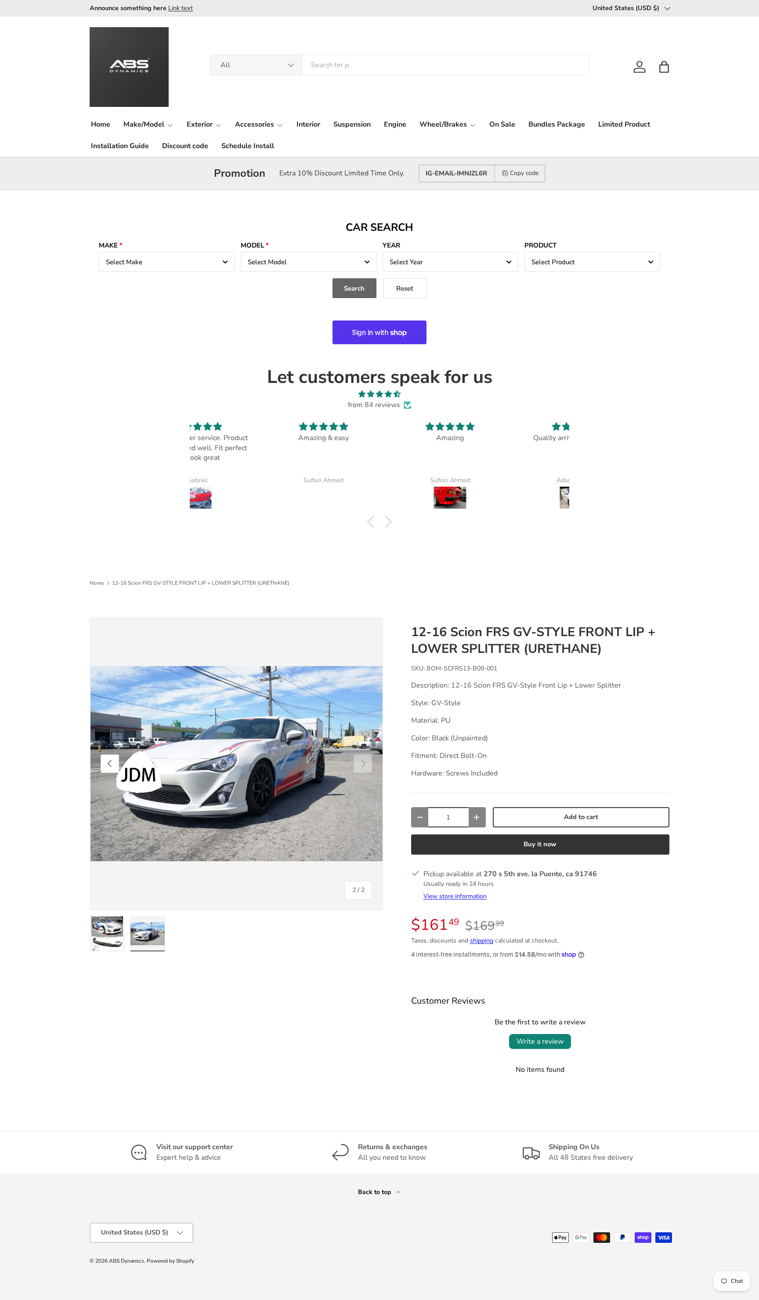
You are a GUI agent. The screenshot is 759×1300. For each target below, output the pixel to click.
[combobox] (399, 65)
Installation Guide (120, 146)
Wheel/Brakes (443, 124)
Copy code (524, 173)
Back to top (375, 1192)
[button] (664, 66)
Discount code (185, 146)
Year (391, 245)
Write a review (540, 1041)
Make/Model (143, 124)
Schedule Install (247, 146)
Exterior (200, 124)
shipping (481, 940)
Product (540, 245)
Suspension (352, 124)
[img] (379, 394)
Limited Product (624, 124)
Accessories (254, 124)
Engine (395, 124)
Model (252, 245)
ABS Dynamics (126, 1260)
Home (100, 124)
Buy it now (540, 844)
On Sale (502, 124)
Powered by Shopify (170, 1260)
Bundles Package (556, 124)
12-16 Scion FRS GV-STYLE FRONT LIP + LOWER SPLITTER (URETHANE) (200, 583)
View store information (455, 896)
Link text (180, 8)
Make (108, 245)
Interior (308, 124)
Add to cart (581, 816)
